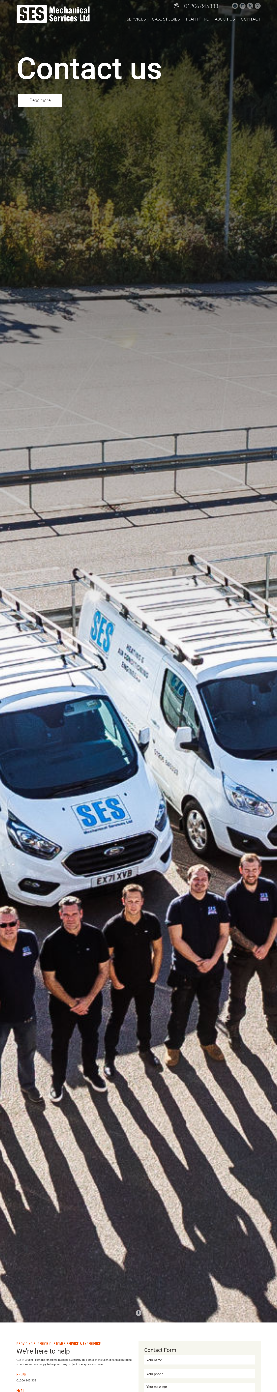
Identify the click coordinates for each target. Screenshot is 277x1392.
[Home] (53, 14)
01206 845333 (201, 6)
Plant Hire (197, 18)
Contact (251, 18)
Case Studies (166, 18)
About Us (225, 18)
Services (136, 18)
